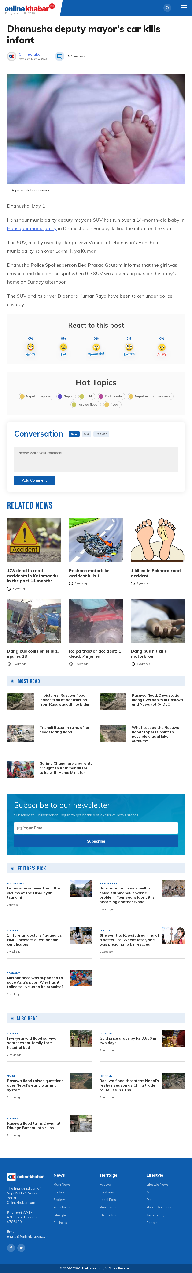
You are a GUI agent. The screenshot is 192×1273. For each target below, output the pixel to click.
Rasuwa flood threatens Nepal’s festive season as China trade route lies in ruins (129, 1085)
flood (114, 404)
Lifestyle (60, 1215)
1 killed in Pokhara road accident (156, 573)
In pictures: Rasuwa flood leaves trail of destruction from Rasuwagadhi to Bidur (64, 700)
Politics (59, 1192)
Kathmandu (113, 396)
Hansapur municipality (32, 228)
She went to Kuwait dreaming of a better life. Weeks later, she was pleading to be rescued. (129, 939)
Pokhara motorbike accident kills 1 (89, 573)
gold (88, 396)
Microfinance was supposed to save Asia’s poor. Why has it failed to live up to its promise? (35, 982)
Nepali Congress (38, 396)
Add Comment (34, 480)
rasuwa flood (87, 404)
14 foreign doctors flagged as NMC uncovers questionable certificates (34, 939)
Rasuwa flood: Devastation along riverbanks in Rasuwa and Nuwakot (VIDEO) (157, 700)
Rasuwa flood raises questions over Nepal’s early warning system (35, 1085)
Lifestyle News (158, 1184)
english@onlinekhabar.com (28, 1236)
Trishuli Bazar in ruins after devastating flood (64, 729)
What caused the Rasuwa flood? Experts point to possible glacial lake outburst (155, 734)
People (152, 1222)
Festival (106, 1184)
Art (149, 1192)
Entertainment (65, 1207)
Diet (150, 1199)
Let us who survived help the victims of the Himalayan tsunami (33, 892)
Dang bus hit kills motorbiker (149, 654)
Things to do (110, 1215)
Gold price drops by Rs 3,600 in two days (128, 1040)
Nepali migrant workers (152, 396)
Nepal (68, 396)
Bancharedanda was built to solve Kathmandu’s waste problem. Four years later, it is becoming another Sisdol (127, 895)
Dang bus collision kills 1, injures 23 (33, 654)
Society (59, 1199)
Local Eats (108, 1199)
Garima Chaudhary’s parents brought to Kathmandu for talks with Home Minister (65, 768)
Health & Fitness (159, 1207)
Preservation (109, 1207)
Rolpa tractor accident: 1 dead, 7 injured (95, 654)
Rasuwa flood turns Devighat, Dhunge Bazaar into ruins (34, 1125)
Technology (155, 1215)
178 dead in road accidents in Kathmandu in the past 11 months (32, 575)
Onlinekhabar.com (21, 1203)
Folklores (107, 1192)
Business (60, 1222)
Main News (62, 1184)
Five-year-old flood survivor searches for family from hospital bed (32, 1042)
